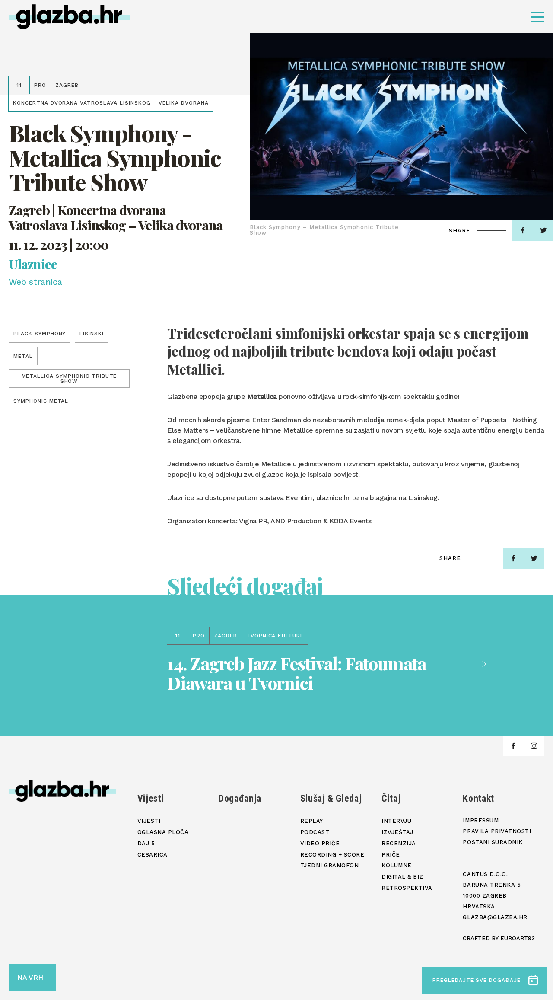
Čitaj (390, 798)
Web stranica (35, 282)
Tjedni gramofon (329, 865)
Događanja (240, 798)
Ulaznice (33, 264)
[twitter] (534, 558)
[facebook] (522, 230)
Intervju (396, 821)
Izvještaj (397, 832)
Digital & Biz (402, 876)
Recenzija (398, 843)
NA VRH (30, 977)
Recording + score (332, 854)
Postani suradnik (492, 842)
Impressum (481, 820)
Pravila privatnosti (497, 831)
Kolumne (396, 865)
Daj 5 (146, 843)
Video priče (320, 843)
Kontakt (478, 798)
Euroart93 (517, 938)
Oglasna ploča (163, 832)
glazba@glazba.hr (495, 917)
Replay (311, 821)
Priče (390, 854)
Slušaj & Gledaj (331, 798)
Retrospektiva (406, 888)
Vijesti (150, 798)
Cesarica (152, 854)
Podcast (315, 832)
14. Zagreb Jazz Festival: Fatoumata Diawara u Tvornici (296, 672)
